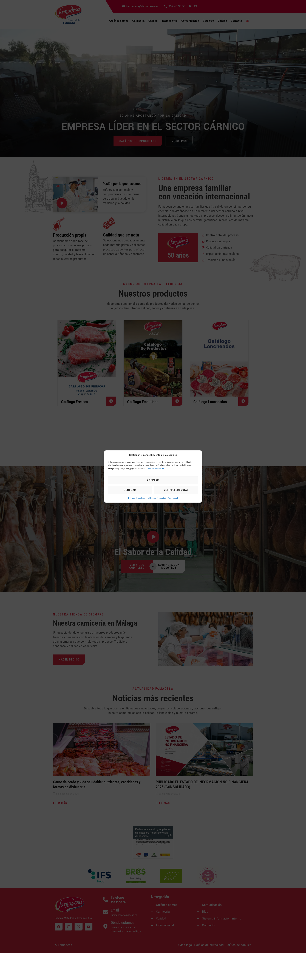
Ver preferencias (176, 490)
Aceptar (153, 480)
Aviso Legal (173, 498)
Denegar (130, 490)
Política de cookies (136, 498)
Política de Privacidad (156, 498)
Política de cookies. (156, 468)
